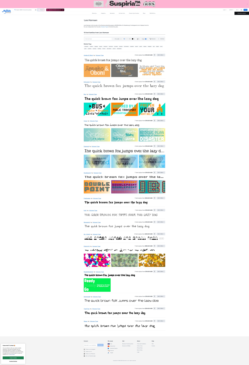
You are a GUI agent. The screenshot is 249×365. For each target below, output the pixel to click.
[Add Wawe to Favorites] (154, 321)
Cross (85, 121)
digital (157, 46)
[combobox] (29, 10)
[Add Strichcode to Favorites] (154, 296)
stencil (114, 48)
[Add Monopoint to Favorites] (154, 222)
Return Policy (139, 350)
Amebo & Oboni (88, 55)
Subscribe (100, 345)
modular (120, 46)
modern (91, 46)
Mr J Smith (87, 234)
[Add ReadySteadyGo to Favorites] (154, 271)
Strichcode (87, 297)
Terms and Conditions (141, 343)
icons (161, 46)
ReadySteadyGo (88, 272)
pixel (85, 48)
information (126, 46)
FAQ (152, 343)
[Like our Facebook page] (85, 356)
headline (132, 46)
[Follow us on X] (85, 351)
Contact (153, 345)
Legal (138, 352)
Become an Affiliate (126, 345)
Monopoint (87, 222)
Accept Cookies (13, 358)
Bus (85, 94)
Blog (144, 13)
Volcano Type (104, 27)
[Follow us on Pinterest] (85, 353)
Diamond (86, 146)
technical (111, 46)
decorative (109, 48)
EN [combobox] (236, 10)
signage (96, 46)
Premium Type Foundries (134, 13)
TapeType (87, 309)
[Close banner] (62, 10)
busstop (94, 48)
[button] (247, 4)
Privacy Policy (140, 348)
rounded (116, 46)
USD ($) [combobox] (230, 10)
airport (136, 46)
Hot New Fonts (122, 13)
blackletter (119, 48)
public (140, 46)
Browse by (94, 13)
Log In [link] (245, 9)
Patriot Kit (87, 246)
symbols (89, 48)
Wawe (85, 321)
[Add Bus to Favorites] (154, 94)
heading (99, 48)
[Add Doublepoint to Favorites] (154, 172)
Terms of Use (139, 345)
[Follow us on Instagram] (85, 349)
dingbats (149, 46)
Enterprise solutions (242, 13)
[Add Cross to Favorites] (154, 120)
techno (104, 48)
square (100, 46)
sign (154, 46)
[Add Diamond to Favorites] (154, 146)
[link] (14, 10)
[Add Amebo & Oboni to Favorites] (154, 55)
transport (105, 46)
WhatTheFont (152, 13)
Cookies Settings (13, 361)
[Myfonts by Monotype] (6, 11)
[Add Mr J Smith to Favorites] (154, 234)
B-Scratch (87, 82)
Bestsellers (112, 13)
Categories (103, 13)
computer (86, 46)
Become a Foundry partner (127, 343)
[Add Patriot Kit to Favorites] (154, 246)
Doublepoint (87, 173)
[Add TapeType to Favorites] (154, 308)
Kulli (85, 210)
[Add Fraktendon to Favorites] (154, 198)
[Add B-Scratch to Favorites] (154, 81)
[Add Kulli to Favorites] (154, 210)
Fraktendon (87, 198)
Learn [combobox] (224, 10)
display (144, 46)
